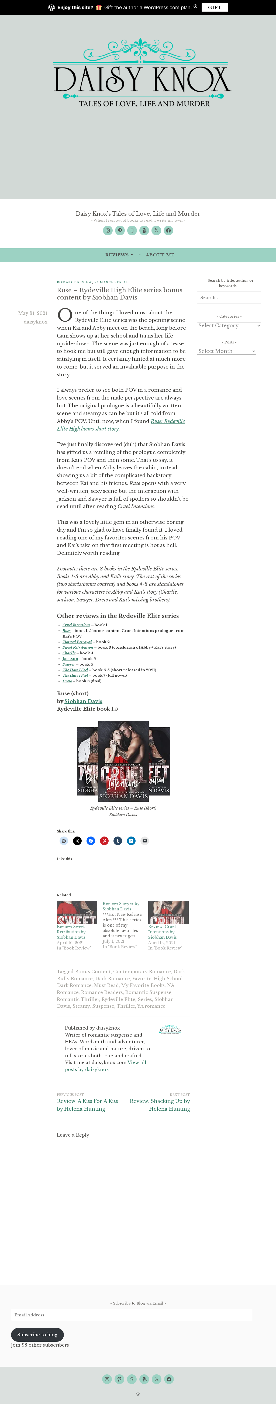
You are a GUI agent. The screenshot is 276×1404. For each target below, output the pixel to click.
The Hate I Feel (75, 670)
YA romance (151, 1006)
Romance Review (74, 282)
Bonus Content (93, 971)
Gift (215, 7)
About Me (160, 254)
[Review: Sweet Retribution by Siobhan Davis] (77, 912)
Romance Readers (102, 992)
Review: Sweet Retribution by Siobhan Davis (71, 932)
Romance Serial (111, 282)
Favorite (141, 978)
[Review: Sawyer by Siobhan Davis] (126, 925)
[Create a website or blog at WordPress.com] (138, 1394)
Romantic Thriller (78, 999)
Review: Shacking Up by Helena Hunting (160, 1102)
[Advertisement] (138, 159)
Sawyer (69, 664)
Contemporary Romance (142, 971)
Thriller (126, 1006)
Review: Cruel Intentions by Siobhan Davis (162, 932)
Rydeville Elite (118, 999)
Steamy (81, 1006)
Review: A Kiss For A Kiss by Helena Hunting (87, 1102)
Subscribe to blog (37, 1334)
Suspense (103, 1006)
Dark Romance (112, 978)
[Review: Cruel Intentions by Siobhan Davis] (168, 912)
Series (145, 999)
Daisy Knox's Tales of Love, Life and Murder (138, 213)
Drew (67, 681)
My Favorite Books (143, 985)
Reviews (117, 254)
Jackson (70, 658)
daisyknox (35, 322)
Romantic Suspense (148, 992)
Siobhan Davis (83, 701)
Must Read (106, 985)
